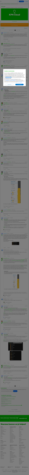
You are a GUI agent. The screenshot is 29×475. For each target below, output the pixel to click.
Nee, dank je (9, 84)
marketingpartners (8, 77)
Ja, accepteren (19, 84)
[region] (14, 77)
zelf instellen (20, 81)
